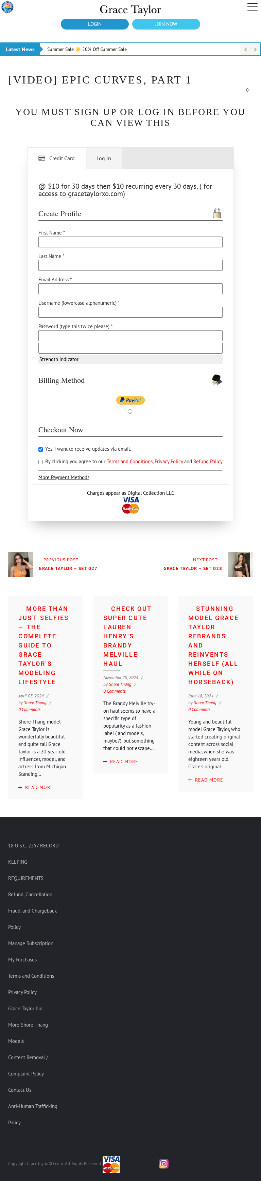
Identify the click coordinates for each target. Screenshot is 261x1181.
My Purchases (22, 959)
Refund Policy (208, 461)
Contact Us (19, 1090)
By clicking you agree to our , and (133, 461)
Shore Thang (35, 703)
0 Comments (29, 709)
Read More (39, 787)
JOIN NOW (166, 24)
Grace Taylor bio (25, 1008)
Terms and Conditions (130, 461)
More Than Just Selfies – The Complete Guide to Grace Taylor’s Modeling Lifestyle (43, 645)
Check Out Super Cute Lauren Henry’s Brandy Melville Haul (127, 636)
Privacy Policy (169, 461)
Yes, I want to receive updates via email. (87, 449)
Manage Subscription (30, 943)
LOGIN (95, 24)
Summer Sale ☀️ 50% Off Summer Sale (87, 49)
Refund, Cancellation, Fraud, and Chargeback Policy (32, 910)
